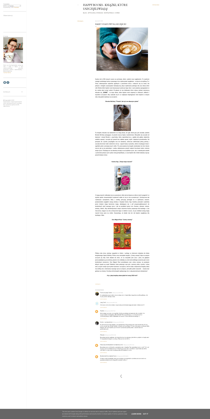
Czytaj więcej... (7, 72)
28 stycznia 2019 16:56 (117, 292)
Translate (16, 7)
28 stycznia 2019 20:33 (110, 335)
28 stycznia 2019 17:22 (110, 310)
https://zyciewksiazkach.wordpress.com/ (111, 344)
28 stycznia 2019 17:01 (112, 302)
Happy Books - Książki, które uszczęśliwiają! (105, 7)
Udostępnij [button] (80, 21)
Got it (145, 414)
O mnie (117, 13)
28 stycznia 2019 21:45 (129, 344)
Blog (85, 13)
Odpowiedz (103, 299)
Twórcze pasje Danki (106, 292)
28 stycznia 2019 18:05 (118, 322)
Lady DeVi (103, 302)
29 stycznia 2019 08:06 (122, 356)
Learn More (136, 414)
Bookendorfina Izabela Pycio (108, 356)
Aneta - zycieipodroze (106, 322)
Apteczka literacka (95, 13)
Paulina (102, 311)
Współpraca (109, 13)
